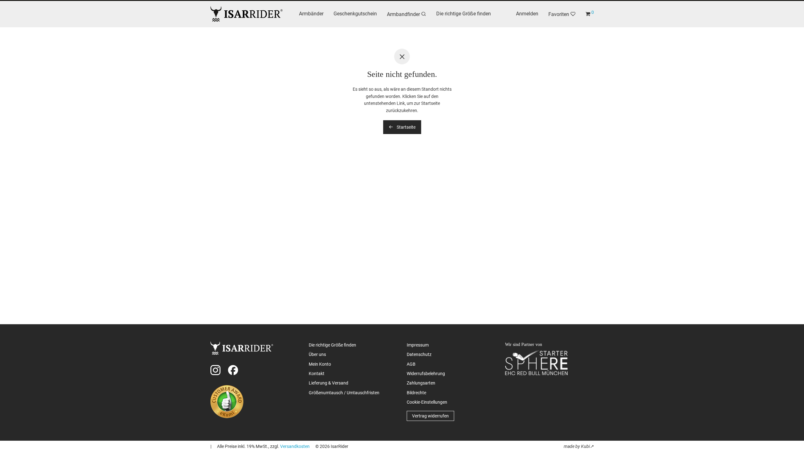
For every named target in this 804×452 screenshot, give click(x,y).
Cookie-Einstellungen (427, 402)
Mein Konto (320, 364)
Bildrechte (416, 392)
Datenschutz (419, 354)
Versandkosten (295, 446)
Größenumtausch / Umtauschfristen (344, 392)
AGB (411, 364)
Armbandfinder (403, 14)
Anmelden (527, 14)
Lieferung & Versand (328, 382)
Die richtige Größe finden (463, 14)
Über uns (317, 354)
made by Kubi (577, 446)
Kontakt (316, 373)
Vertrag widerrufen (430, 415)
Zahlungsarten (421, 382)
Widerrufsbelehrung (426, 373)
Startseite (406, 127)
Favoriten (563, 11)
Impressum (418, 344)
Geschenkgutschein (355, 14)
